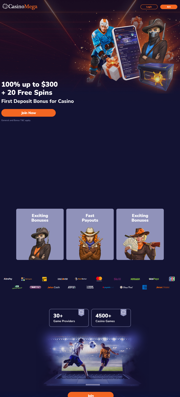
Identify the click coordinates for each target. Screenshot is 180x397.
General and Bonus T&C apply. (16, 120)
